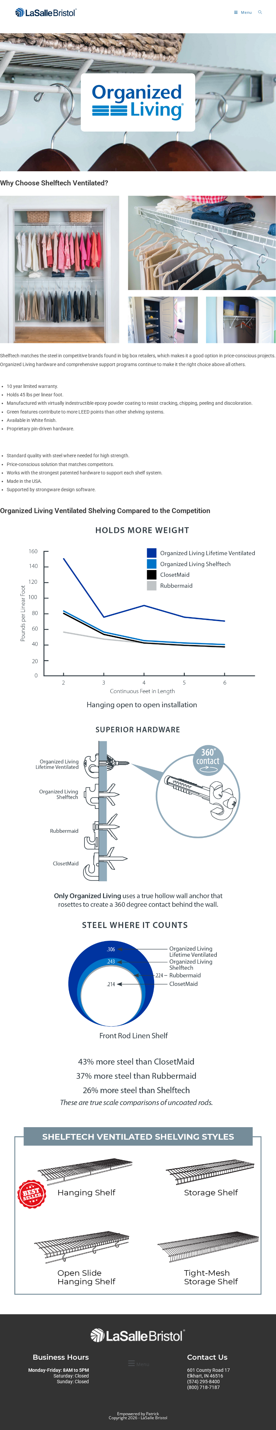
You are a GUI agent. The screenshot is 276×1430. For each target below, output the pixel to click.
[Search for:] (257, 12)
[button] (138, 1363)
